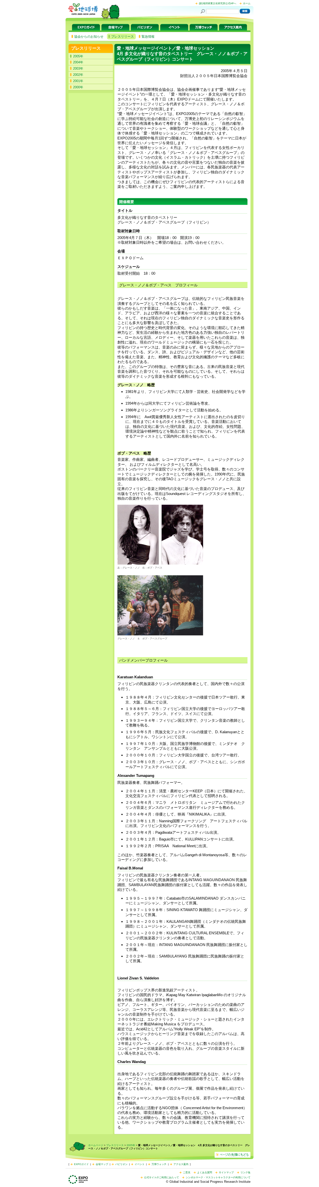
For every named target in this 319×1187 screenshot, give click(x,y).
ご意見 (186, 1172)
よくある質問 (204, 1172)
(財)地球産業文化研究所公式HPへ (217, 3)
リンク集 (245, 1172)
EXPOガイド (86, 27)
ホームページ (95, 1145)
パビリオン (145, 27)
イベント (174, 27)
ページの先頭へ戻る (232, 1155)
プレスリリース (86, 48)
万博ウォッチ (204, 27)
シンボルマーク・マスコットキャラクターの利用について (218, 1177)
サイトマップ (226, 1172)
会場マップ (115, 27)
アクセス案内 (233, 27)
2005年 (131, 1145)
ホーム (246, 3)
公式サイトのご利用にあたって (161, 1177)
